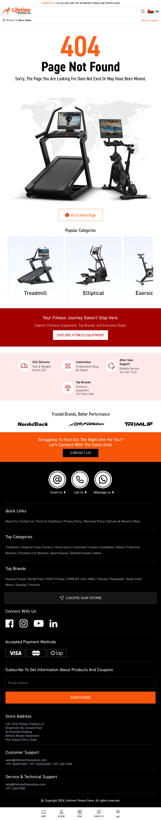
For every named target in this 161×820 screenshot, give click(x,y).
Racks (120, 547)
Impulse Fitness (16, 579)
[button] (153, 11)
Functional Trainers (86, 547)
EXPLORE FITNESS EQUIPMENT (80, 335)
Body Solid (134, 579)
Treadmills (12, 547)
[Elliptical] (93, 269)
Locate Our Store (84, 598)
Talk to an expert (150, 20)
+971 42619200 (62, 764)
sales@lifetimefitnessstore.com (26, 760)
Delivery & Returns (119, 521)
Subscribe (80, 697)
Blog (137, 521)
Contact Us (80, 453)
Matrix (10, 585)
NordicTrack (36, 579)
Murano (103, 579)
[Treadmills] (35, 269)
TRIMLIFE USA (77, 579)
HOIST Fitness (55, 579)
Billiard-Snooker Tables (86, 553)
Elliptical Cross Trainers (37, 547)
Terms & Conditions (48, 521)
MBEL (92, 579)
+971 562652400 (39, 764)
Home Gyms (63, 547)
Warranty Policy (94, 521)
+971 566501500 (16, 764)
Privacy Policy (73, 521)
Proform (34, 585)
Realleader (117, 579)
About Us (11, 521)
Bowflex (22, 585)
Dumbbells (107, 547)
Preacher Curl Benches (34, 553)
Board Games (60, 553)
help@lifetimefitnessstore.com (25, 784)
